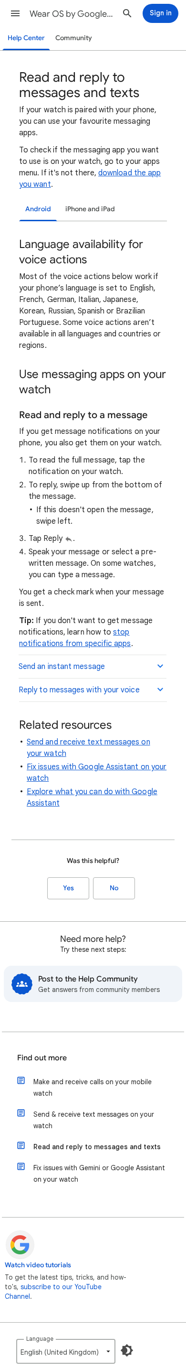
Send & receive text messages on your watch (93, 1120)
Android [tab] (38, 209)
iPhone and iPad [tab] (90, 209)
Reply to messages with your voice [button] (79, 690)
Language (39, 1338)
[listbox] (65, 1351)
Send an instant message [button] (62, 666)
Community (73, 38)
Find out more (42, 1058)
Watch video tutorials (38, 1265)
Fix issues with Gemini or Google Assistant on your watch (99, 1174)
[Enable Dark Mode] (126, 1350)
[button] (15, 13)
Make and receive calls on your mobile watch (92, 1088)
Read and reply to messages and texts (97, 1147)
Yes (68, 888)
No (114, 888)
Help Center (26, 38)
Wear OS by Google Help (72, 14)
